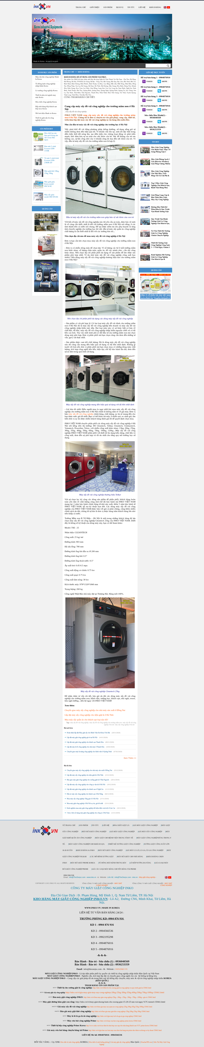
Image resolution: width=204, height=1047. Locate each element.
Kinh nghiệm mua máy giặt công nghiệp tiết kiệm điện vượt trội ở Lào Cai (91, 808)
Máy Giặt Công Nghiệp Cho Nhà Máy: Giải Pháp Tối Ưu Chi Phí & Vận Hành (160, 174)
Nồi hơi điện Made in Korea (45, 113)
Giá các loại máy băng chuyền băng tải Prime (114, 869)
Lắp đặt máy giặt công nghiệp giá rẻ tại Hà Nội (82, 737)
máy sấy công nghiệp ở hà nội (124, 725)
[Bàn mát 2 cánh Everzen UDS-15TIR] (39, 151)
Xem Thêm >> (130, 758)
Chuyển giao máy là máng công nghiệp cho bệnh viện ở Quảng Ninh (89, 752)
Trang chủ (69, 72)
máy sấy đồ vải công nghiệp (80, 414)
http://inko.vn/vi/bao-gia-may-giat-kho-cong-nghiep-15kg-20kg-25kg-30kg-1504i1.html (120, 1011)
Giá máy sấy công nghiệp (150, 832)
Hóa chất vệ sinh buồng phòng (99, 1042)
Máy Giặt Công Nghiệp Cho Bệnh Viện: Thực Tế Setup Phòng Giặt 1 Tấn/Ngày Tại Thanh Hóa (160, 151)
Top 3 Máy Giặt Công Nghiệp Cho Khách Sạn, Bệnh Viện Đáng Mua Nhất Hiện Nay (160, 186)
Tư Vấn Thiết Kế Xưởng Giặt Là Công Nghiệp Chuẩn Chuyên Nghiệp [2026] (160, 234)
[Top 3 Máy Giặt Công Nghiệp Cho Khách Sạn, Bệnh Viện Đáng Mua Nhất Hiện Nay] (145, 188)
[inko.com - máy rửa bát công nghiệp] (42, 6)
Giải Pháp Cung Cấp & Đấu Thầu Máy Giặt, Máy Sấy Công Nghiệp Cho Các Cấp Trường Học (160, 199)
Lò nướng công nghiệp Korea (46, 90)
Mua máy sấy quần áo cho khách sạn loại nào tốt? (86, 720)
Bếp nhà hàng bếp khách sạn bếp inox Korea (46, 107)
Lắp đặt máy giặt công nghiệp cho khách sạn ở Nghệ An (85, 789)
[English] (165, 8)
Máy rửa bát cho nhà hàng (130, 857)
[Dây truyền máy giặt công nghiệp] (46, 291)
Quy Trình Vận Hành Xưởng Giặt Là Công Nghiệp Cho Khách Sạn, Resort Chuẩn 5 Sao (160, 222)
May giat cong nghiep (166, 884)
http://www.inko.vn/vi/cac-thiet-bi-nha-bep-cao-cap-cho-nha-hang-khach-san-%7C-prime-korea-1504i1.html (121, 1026)
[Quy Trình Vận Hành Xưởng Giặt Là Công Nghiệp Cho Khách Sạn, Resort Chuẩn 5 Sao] (145, 225)
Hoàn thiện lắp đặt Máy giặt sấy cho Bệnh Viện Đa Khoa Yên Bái (88, 733)
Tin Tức (95, 825)
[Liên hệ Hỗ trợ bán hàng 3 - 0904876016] (147, 100)
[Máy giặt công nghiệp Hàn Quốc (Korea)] (46, 231)
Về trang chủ (68, 825)
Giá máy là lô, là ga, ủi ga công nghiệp (144, 850)
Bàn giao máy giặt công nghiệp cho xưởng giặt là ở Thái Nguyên (88, 780)
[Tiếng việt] (168, 8)
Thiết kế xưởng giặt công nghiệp (124, 844)
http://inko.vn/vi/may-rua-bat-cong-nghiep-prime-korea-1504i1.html (119, 1021)
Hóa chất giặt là (121, 825)
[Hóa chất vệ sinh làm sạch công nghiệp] (155, 299)
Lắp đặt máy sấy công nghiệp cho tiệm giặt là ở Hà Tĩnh (89, 715)
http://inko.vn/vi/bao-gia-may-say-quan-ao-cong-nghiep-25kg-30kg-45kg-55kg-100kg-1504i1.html (119, 1007)
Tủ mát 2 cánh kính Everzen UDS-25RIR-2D (51, 160)
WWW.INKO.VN (121, 969)
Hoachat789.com (146, 1042)
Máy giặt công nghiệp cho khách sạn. (87, 844)
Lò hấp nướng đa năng (140, 863)
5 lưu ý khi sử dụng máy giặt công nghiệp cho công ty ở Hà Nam (88, 813)
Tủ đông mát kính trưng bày (112, 863)
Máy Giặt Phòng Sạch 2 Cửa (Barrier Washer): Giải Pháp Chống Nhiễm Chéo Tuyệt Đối (160, 162)
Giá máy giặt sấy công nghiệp (120, 1042)
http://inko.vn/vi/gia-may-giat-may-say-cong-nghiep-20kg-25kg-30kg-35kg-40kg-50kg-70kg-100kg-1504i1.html (115, 992)
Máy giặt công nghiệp (147, 877)
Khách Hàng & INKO (85, 850)
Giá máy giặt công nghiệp (145, 825)
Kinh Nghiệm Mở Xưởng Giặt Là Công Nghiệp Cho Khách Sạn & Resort (160, 258)
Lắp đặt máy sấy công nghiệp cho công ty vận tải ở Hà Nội (86, 784)
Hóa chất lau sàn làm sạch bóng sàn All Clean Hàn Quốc (51, 136)
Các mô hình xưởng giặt (102, 857)
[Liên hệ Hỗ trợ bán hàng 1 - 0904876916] (147, 82)
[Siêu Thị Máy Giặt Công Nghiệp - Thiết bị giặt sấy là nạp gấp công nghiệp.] (46, 258)
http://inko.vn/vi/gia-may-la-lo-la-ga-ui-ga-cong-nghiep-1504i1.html (119, 1016)
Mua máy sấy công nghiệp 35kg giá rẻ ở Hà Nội (82, 799)
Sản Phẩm (83, 825)
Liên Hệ (105, 825)
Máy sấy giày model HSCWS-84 (51, 196)
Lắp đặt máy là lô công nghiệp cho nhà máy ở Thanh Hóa (85, 747)
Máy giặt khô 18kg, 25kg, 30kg (51, 172)
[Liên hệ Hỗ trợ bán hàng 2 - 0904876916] (147, 91)
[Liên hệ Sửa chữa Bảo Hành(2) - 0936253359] (147, 134)
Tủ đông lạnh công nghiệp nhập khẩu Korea (45, 85)
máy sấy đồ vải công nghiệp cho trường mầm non (105, 723)
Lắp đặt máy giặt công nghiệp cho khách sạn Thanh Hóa (85, 742)
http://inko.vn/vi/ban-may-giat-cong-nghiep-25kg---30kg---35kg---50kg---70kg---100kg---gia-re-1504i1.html (120, 997)
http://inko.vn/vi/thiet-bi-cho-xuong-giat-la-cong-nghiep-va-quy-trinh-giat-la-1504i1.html (122, 988)
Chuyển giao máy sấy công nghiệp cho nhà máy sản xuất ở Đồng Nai (95, 710)
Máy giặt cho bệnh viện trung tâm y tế (114, 838)
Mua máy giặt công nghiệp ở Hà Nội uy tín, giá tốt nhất (85, 803)
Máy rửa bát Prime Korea (82, 863)
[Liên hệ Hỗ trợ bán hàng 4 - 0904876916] (147, 110)
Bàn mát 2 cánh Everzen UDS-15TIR (50, 148)
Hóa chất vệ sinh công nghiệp (70, 1042)
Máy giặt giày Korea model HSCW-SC (49, 184)
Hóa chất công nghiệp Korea (46, 102)
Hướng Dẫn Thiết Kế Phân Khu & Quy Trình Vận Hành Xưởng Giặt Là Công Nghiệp (160, 210)
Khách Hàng (84, 72)
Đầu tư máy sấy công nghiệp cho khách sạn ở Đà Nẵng (85, 794)
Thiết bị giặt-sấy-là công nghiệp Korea (44, 119)
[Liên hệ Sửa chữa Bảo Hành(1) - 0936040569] (147, 122)
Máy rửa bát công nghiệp (94, 832)
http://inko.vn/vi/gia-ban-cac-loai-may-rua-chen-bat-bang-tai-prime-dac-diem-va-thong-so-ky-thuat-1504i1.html (125, 1030)
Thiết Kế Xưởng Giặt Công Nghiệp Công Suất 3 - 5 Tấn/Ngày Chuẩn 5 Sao (160, 246)
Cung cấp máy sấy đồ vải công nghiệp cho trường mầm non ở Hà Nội (100, 108)
